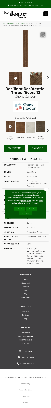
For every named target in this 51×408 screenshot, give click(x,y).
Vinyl (17, 23)
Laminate (25, 287)
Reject (32, 209)
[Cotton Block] (31, 127)
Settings (25, 213)
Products (24, 23)
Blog (25, 319)
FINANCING (37, 148)
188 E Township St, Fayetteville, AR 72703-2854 (26, 5)
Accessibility (25, 384)
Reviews (25, 315)
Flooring (11, 23)
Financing (25, 343)
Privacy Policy (25, 396)
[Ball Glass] (20, 127)
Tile (25, 290)
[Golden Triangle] (41, 126)
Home (4, 23)
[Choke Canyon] (10, 126)
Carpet (25, 280)
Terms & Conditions (25, 390)
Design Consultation (25, 336)
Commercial (25, 333)
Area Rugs (25, 297)
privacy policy (26, 201)
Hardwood (26, 283)
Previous (3, 77)
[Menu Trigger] (45, 13)
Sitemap (25, 402)
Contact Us (14, 148)
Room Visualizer (25, 340)
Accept (19, 209)
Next (47, 77)
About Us (25, 312)
